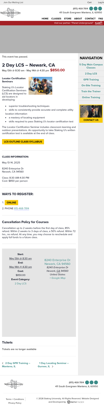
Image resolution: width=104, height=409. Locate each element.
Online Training (91, 97)
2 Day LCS (20, 283)
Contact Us (91, 120)
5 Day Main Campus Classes (91, 66)
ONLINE (11, 202)
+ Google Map (58, 278)
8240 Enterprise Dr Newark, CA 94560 (57, 262)
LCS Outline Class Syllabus (23, 141)
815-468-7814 (21, 208)
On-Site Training (91, 85)
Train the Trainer (91, 91)
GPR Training (91, 79)
